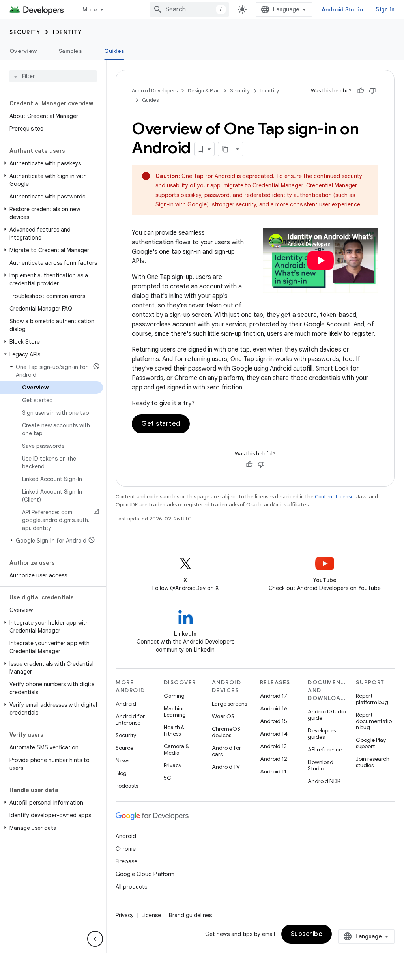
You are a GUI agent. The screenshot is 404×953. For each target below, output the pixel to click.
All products (131, 886)
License (151, 915)
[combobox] (189, 9)
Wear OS (223, 716)
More (89, 9)
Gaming (174, 695)
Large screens (229, 703)
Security (24, 32)
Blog (121, 773)
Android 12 (273, 758)
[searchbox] (53, 76)
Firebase (126, 861)
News (122, 760)
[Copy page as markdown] (225, 149)
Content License (334, 496)
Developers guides (322, 733)
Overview (23, 50)
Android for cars (226, 751)
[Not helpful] (372, 91)
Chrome (126, 848)
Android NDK (324, 780)
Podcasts (127, 785)
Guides (114, 50)
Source (124, 747)
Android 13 (273, 746)
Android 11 (273, 771)
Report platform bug (372, 699)
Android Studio (342, 9)
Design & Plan (204, 90)
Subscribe (307, 934)
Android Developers (155, 90)
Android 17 (273, 695)
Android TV (226, 766)
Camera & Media (176, 749)
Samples (70, 50)
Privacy (172, 765)
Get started (160, 424)
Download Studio (320, 765)
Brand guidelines (190, 915)
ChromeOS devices (226, 732)
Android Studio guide (327, 714)
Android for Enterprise (130, 719)
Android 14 (274, 733)
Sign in (385, 9)
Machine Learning (175, 711)
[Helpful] (361, 91)
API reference (325, 749)
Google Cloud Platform (145, 874)
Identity (67, 32)
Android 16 (274, 708)
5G (168, 777)
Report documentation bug (374, 721)
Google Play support (371, 743)
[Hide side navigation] (95, 939)
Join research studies (372, 762)
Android (126, 703)
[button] (51, 163)
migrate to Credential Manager (263, 185)
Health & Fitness (174, 730)
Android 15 (273, 721)
